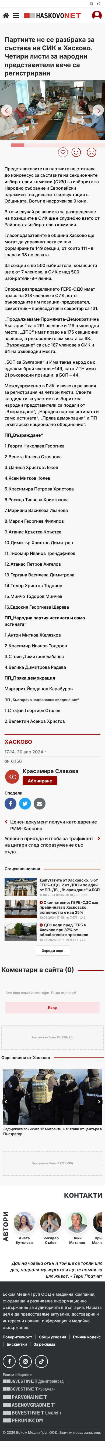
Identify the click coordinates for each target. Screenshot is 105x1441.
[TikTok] (41, 1361)
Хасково (18, 742)
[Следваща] (98, 110)
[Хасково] (52, 15)
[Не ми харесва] (93, 152)
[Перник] (23, 1420)
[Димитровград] (33, 1381)
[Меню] (16, 15)
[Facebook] (9, 1361)
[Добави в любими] (63, 152)
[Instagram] (25, 1361)
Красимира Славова (51, 771)
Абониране (40, 780)
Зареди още (52, 950)
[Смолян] (32, 1413)
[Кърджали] (29, 1389)
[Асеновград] (29, 1405)
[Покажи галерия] (99, 95)
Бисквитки (17, 1344)
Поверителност (17, 1337)
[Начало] (6, 15)
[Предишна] (6, 110)
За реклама (44, 1344)
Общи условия (52, 1337)
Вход (52, 1007)
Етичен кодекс (87, 1337)
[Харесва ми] (78, 152)
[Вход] (97, 15)
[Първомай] (25, 1397)
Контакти (83, 1195)
